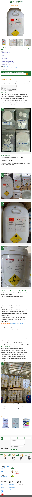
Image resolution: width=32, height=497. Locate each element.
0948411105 (6, 470)
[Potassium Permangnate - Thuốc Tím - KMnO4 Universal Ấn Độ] (26, 423)
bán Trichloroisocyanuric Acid (7, 67)
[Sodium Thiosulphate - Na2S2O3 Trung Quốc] (5, 423)
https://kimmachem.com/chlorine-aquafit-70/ (16, 323)
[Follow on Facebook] (17, 484)
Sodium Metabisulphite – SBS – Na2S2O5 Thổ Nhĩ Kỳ (15, 429)
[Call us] (20, 484)
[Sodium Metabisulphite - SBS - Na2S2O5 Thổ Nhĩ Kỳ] (16, 423)
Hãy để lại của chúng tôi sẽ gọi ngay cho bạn (13, 72)
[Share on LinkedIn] (6, 69)
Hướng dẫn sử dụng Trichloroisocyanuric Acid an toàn (9, 89)
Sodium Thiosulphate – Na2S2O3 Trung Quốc (4, 429)
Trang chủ (12, 5)
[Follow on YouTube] (22, 484)
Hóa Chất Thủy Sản (18, 5)
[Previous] (2, 23)
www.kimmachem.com (4, 476)
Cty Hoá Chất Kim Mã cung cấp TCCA (7, 90)
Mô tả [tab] (2, 79)
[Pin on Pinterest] (4, 69)
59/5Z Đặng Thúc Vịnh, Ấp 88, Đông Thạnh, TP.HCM (5, 467)
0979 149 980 (17, 473)
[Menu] (1, 2)
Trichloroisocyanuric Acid (19, 67)
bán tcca (3, 67)
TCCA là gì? (3, 87)
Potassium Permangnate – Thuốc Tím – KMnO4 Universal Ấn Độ (26, 430)
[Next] (29, 23)
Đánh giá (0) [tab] (5, 79)
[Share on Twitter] (3, 69)
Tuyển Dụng (2, 489)
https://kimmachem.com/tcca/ (10, 413)
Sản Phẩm (2, 487)
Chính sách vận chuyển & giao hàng (11, 492)
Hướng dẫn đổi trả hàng (11, 490)
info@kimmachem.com (4, 473)
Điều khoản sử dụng (11, 484)
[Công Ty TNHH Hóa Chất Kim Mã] (16, 1)
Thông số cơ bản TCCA (5, 88)
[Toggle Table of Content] (15, 86)
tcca (12, 67)
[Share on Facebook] (1, 69)
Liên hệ (6, 51)
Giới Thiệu (2, 484)
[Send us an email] (19, 484)
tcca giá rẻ (14, 67)
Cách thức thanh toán (12, 487)
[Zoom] (2, 37)
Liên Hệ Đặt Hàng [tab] (11, 79)
